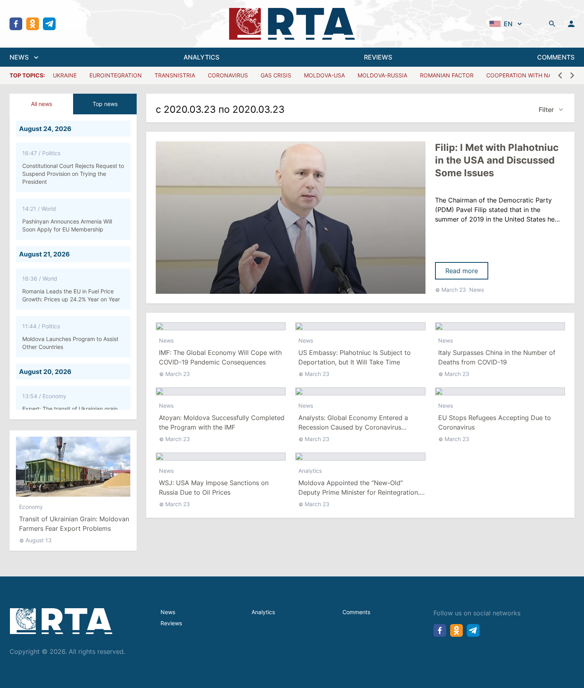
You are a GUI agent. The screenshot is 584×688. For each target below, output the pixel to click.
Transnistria (175, 75)
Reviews (171, 623)
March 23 (453, 289)
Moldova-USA (324, 75)
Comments (356, 612)
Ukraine (65, 75)
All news (41, 103)
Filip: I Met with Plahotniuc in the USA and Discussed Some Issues (497, 160)
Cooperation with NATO (522, 75)
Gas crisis (276, 75)
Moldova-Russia (382, 75)
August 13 (38, 538)
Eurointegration (115, 75)
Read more (461, 271)
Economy (31, 505)
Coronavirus (228, 75)
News (476, 289)
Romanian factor (447, 75)
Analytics (310, 470)
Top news (105, 103)
